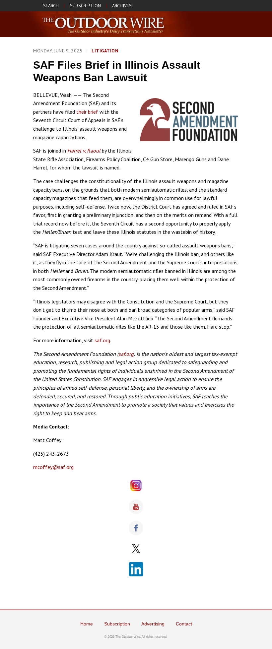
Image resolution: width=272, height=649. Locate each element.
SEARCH (51, 6)
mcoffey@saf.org (53, 467)
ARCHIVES (122, 6)
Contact (184, 623)
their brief (87, 111)
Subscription (117, 623)
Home (86, 623)
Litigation (105, 51)
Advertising (153, 623)
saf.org (102, 340)
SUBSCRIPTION (85, 6)
